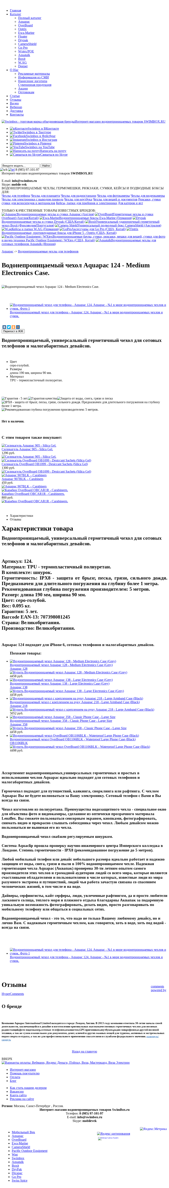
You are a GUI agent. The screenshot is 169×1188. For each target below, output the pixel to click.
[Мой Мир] (18, 327)
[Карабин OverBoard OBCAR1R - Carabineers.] (35, 501)
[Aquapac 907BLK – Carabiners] (24, 486)
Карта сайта (18, 1095)
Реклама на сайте (22, 1099)
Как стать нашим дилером (28, 1088)
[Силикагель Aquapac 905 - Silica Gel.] (29, 456)
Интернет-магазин (23, 1069)
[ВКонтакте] (4, 327)
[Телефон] (11, 169)
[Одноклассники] (13, 327)
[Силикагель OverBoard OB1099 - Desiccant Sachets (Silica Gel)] (46, 471)
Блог (13, 1080)
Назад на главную (84, 1051)
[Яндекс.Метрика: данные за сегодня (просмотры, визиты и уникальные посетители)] (153, 1129)
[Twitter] (9, 327)
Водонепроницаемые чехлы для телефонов (48, 251)
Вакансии (17, 1091)
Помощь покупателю (25, 1073)
